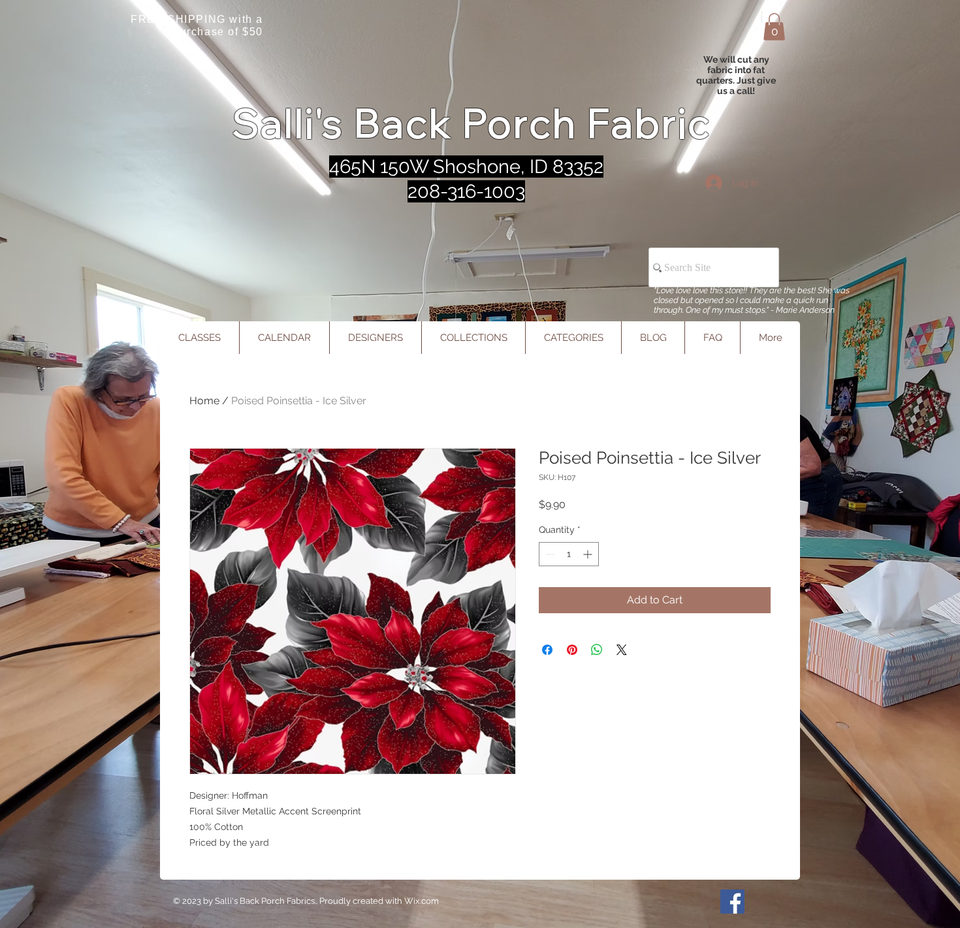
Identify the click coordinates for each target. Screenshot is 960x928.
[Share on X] (622, 650)
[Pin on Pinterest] (572, 650)
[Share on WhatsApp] (597, 650)
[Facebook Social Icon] (732, 901)
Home (204, 400)
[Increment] (589, 554)
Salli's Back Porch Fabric (471, 123)
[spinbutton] (569, 554)
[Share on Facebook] (547, 650)
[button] (774, 26)
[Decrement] (549, 554)
